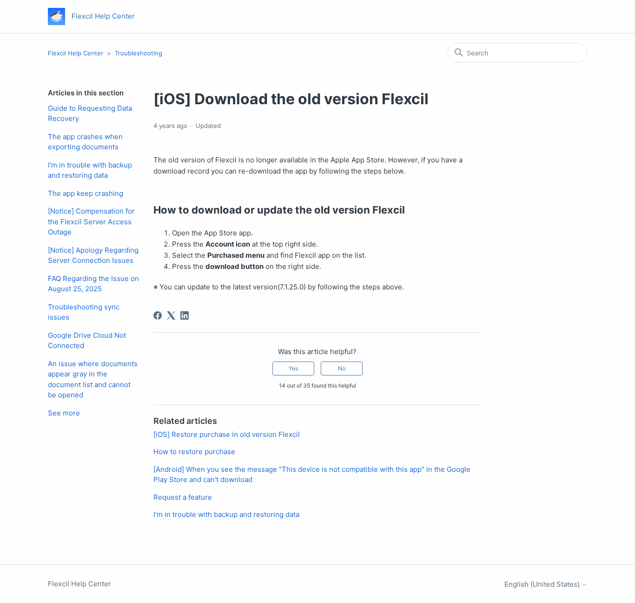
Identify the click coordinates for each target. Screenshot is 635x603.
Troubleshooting (138, 53)
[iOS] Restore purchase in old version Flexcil (226, 434)
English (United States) (543, 584)
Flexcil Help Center (75, 53)
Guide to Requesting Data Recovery (90, 113)
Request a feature (182, 497)
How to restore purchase (194, 451)
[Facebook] (157, 315)
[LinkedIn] (184, 315)
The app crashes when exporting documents (85, 142)
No (341, 368)
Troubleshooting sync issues (83, 312)
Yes (293, 368)
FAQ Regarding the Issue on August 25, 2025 (93, 284)
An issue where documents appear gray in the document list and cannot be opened (93, 379)
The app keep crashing (85, 193)
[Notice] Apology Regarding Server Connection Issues (93, 255)
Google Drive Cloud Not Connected (87, 340)
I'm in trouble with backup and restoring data (90, 170)
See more (64, 413)
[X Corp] (171, 315)
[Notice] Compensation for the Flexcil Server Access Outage (91, 221)
